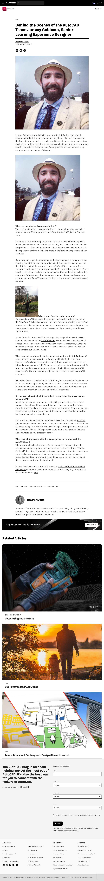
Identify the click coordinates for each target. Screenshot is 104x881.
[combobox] (30, 3)
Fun (16, 486)
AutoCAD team (48, 340)
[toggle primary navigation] (4, 3)
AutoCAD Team (53, 486)
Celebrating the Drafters (19, 618)
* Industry (56, 782)
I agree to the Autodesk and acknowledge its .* (78, 816)
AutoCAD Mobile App (37, 486)
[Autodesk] (11, 3)
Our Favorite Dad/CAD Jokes (21, 687)
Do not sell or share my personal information (20, 878)
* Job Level (56, 793)
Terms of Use (73, 815)
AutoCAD (24, 486)
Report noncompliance (53, 878)
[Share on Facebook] (16, 51)
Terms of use (64, 878)
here (36, 472)
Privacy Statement (94, 815)
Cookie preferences (39, 878)
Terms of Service (67, 830)
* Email (55, 771)
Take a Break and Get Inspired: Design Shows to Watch (37, 755)
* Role (54, 804)
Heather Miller (22, 41)
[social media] (10, 865)
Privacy (4, 878)
